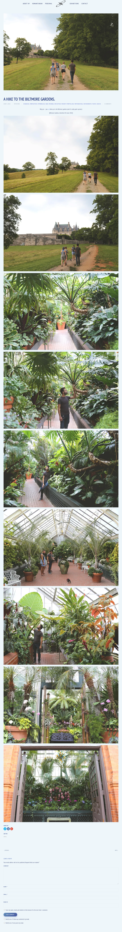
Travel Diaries (96, 104)
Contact (84, 4)
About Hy (26, 4)
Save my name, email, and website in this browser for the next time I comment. (27, 910)
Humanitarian (37, 4)
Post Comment (10, 914)
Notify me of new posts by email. (15, 923)
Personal (48, 4)
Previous (7, 850)
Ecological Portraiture (30, 104)
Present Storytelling (67, 104)
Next (116, 850)
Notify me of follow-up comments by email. (17, 919)
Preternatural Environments (83, 104)
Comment (6, 866)
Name (5, 886)
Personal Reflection (55, 104)
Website (6, 902)
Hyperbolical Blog (43, 104)
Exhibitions (74, 4)
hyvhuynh (17, 104)
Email (6, 894)
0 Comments (108, 104)
